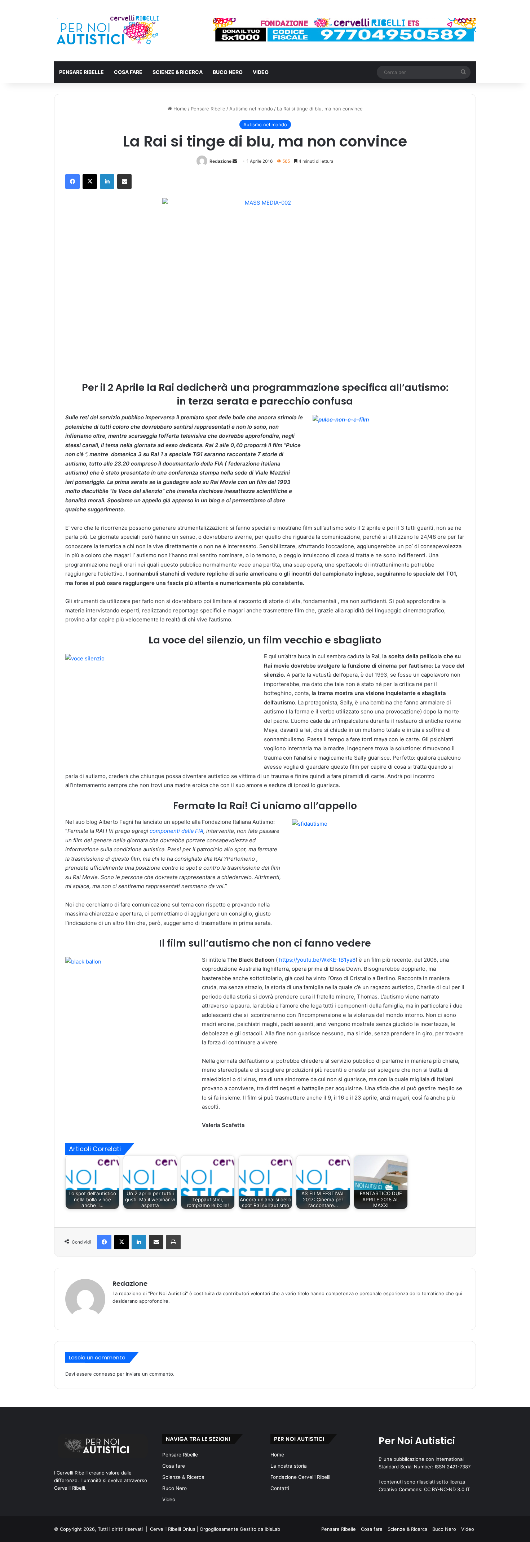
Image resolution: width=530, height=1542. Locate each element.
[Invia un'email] (235, 161)
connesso (104, 1374)
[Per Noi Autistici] (107, 30)
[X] (90, 181)
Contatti (279, 1488)
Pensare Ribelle (81, 72)
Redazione (220, 161)
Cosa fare (128, 72)
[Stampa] (173, 1242)
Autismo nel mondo (251, 109)
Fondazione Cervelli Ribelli (300, 1477)
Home (179, 109)
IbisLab (272, 1529)
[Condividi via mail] (124, 181)
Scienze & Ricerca (178, 72)
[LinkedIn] (107, 181)
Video (261, 72)
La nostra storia (288, 1466)
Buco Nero (228, 72)
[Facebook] (72, 181)
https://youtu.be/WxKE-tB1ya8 (317, 959)
